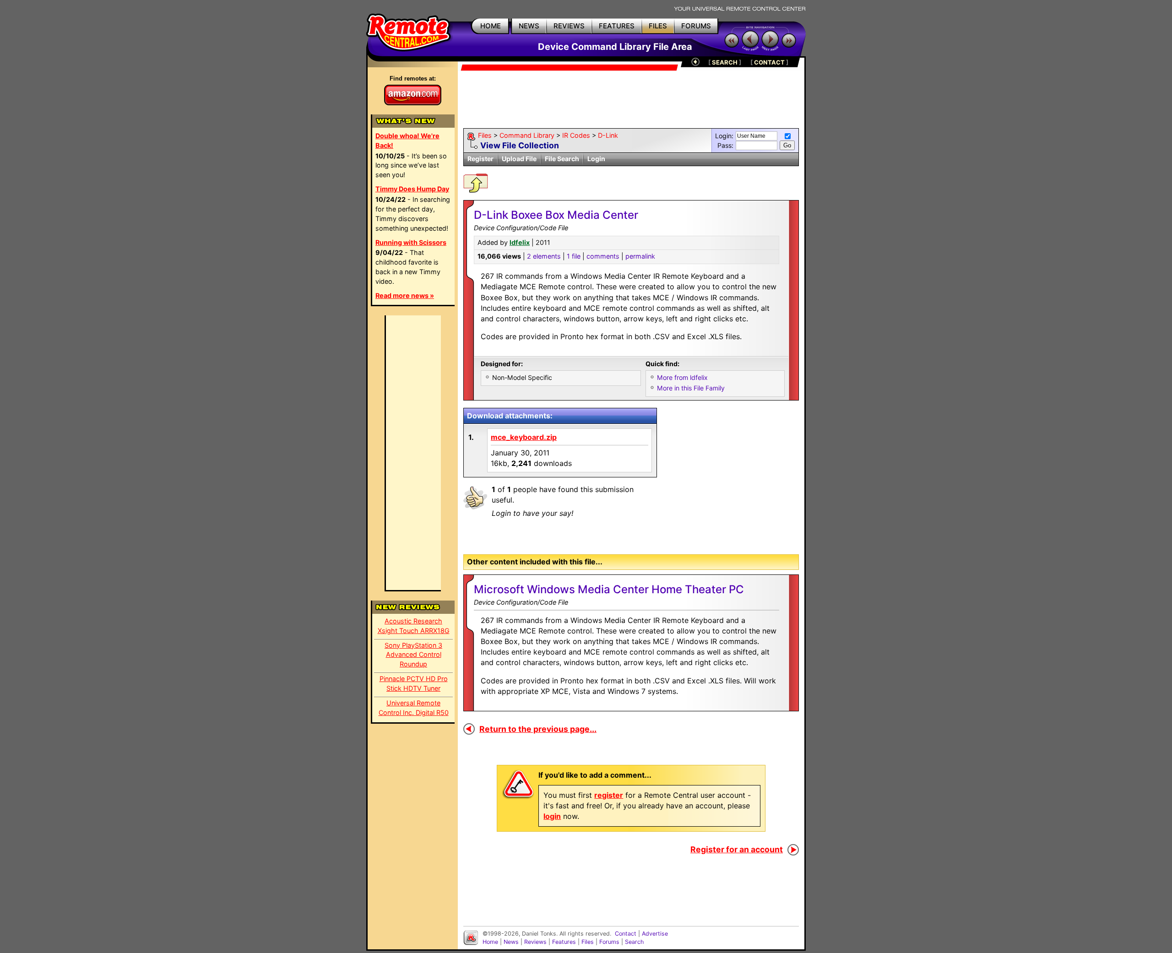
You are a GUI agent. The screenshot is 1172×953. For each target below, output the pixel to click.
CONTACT (769, 62)
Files (485, 135)
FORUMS (696, 26)
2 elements (544, 256)
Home (490, 941)
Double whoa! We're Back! (407, 140)
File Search (562, 158)
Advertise (655, 933)
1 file (574, 256)
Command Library (526, 135)
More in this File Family (691, 388)
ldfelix (520, 242)
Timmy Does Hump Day (412, 189)
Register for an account (736, 849)
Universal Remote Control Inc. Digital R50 (414, 707)
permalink (640, 256)
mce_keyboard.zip (524, 437)
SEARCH (725, 62)
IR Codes (576, 135)
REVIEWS (569, 26)
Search (634, 941)
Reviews (535, 941)
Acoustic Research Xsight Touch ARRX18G (414, 625)
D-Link (608, 135)
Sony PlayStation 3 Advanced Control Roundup (413, 654)
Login (596, 158)
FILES (658, 26)
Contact (625, 933)
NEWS (529, 26)
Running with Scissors (410, 242)
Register (480, 158)
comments (602, 256)
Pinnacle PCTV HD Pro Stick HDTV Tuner (414, 683)
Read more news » (404, 295)
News (511, 941)
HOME (490, 26)
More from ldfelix (682, 377)
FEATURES (617, 26)
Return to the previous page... (538, 729)
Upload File (519, 158)
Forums (609, 941)
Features (564, 941)
